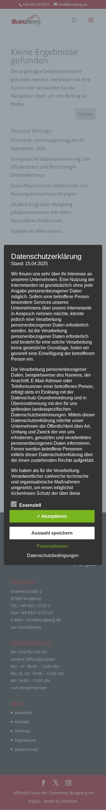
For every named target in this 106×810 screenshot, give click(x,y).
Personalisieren (52, 546)
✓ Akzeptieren (52, 516)
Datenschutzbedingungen (53, 555)
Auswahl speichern (52, 533)
